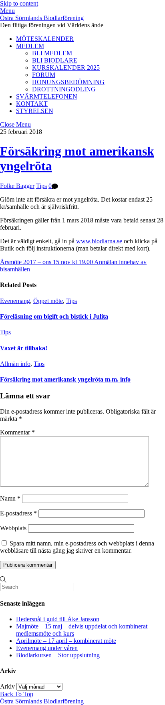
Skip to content (19, 3)
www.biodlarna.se (99, 241)
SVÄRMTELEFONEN (46, 96)
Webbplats (13, 528)
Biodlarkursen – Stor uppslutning (58, 655)
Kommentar (17, 432)
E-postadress (18, 513)
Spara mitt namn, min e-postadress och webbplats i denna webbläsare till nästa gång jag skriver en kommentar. (77, 547)
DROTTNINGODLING (64, 89)
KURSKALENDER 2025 (66, 67)
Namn (10, 498)
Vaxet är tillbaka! (23, 348)
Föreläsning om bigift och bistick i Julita (54, 316)
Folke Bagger (17, 185)
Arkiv (7, 686)
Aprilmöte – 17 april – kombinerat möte (66, 640)
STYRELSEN (34, 110)
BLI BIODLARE (54, 60)
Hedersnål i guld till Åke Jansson (57, 619)
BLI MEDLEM (52, 53)
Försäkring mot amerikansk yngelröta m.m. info (65, 379)
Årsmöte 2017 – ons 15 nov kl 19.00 (46, 262)
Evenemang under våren (47, 647)
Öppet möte (48, 300)
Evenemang (15, 300)
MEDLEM (30, 45)
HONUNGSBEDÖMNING (68, 82)
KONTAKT (32, 103)
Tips (41, 185)
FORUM (43, 74)
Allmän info (15, 363)
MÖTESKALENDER (45, 38)
